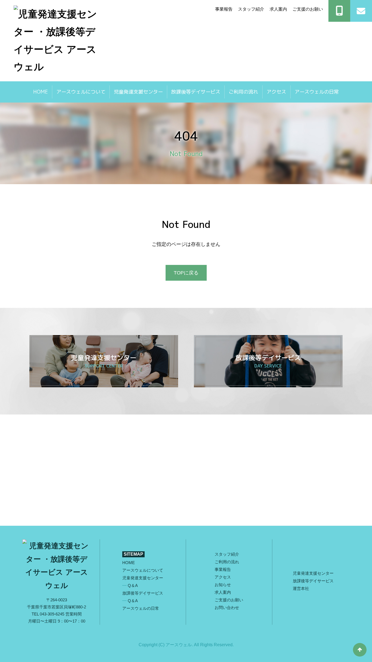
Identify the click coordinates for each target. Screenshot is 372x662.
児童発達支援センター (138, 91)
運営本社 (301, 588)
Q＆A (133, 585)
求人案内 (278, 9)
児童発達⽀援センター (314, 573)
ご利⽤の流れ (227, 561)
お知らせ (223, 584)
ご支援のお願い (307, 9)
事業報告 (224, 9)
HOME (40, 91)
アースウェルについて (80, 91)
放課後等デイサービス (195, 91)
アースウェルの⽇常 (317, 91)
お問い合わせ (227, 607)
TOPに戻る (186, 273)
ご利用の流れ (243, 91)
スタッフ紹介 (251, 9)
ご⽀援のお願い (229, 600)
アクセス (276, 91)
